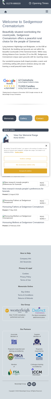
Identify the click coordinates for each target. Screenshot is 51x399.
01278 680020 (13, 3)
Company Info (25, 259)
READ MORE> (19, 138)
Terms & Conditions (25, 295)
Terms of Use (25, 280)
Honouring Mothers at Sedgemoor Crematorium (23, 222)
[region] (25, 160)
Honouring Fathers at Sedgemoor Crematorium (23, 207)
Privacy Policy (25, 277)
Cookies (25, 274)
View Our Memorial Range (26, 135)
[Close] (46, 145)
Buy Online (25, 292)
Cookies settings (25, 158)
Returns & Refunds (25, 298)
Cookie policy (19, 152)
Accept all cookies (25, 171)
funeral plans (40, 317)
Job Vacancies (25, 262)
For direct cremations (39, 315)
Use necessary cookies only (25, 164)
